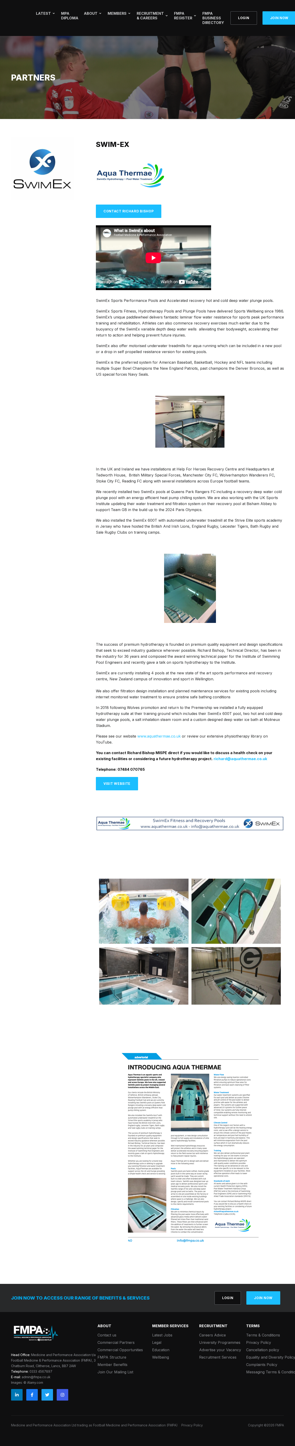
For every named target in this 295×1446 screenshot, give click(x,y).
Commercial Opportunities (120, 1350)
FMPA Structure (111, 1357)
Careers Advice (212, 1335)
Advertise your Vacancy (220, 1350)
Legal (156, 1342)
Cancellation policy (262, 1350)
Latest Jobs (162, 1335)
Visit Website (116, 783)
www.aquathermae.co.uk (159, 736)
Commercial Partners (116, 1342)
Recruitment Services (217, 1357)
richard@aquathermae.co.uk (240, 758)
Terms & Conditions (263, 1335)
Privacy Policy (258, 1342)
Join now (263, 1298)
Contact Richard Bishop (128, 211)
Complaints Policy (261, 1364)
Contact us (106, 1335)
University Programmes (219, 1342)
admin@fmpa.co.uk (36, 1377)
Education (160, 1350)
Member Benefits (112, 1364)
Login (243, 18)
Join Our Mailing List (115, 1372)
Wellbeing (160, 1357)
